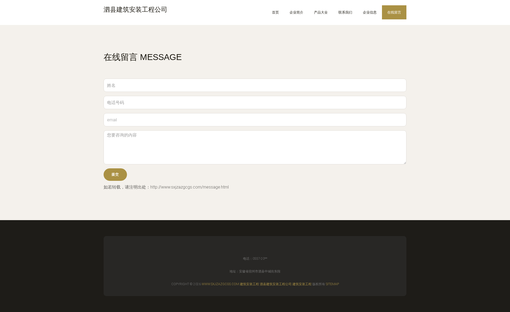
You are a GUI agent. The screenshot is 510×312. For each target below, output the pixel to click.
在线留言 (394, 12)
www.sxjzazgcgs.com (220, 284)
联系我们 (345, 12)
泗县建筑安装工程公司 (276, 284)
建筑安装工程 (249, 284)
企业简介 (296, 12)
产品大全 (321, 12)
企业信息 (370, 12)
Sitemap (332, 284)
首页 (275, 12)
